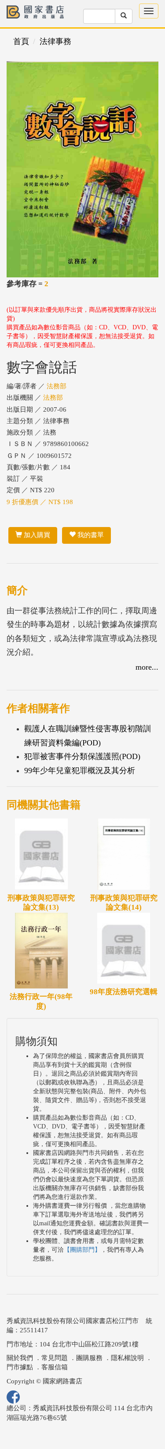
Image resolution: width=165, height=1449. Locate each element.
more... (147, 667)
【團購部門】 (82, 1249)
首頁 (21, 41)
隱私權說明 (127, 1357)
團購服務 (89, 1357)
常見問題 (54, 1357)
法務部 (56, 386)
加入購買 (36, 534)
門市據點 (20, 1367)
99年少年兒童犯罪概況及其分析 (79, 770)
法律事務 (55, 41)
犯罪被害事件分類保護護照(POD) (82, 756)
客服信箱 (54, 1367)
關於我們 (20, 1357)
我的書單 (90, 534)
